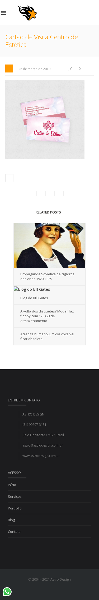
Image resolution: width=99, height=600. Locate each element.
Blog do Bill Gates (34, 297)
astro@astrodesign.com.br (42, 445)
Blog (11, 519)
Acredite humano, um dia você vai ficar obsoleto (47, 336)
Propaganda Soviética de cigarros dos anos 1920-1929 (47, 276)
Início (12, 484)
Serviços (15, 496)
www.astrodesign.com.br (41, 455)
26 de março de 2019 (34, 69)
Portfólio (15, 508)
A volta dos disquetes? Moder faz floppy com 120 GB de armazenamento (47, 316)
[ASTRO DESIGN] (27, 13)
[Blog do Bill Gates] (49, 289)
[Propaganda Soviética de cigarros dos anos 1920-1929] (49, 245)
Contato (14, 531)
